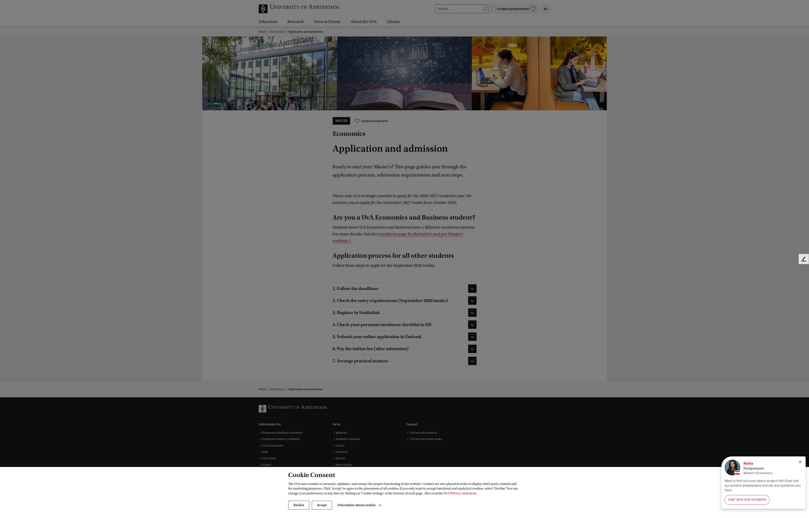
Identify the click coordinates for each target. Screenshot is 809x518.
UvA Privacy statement (460, 493)
